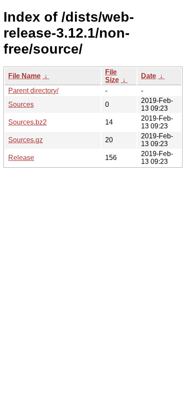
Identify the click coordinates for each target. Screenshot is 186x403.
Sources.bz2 (27, 122)
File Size (112, 75)
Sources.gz (25, 140)
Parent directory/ (33, 90)
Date (148, 76)
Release (21, 157)
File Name (24, 76)
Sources (21, 104)
